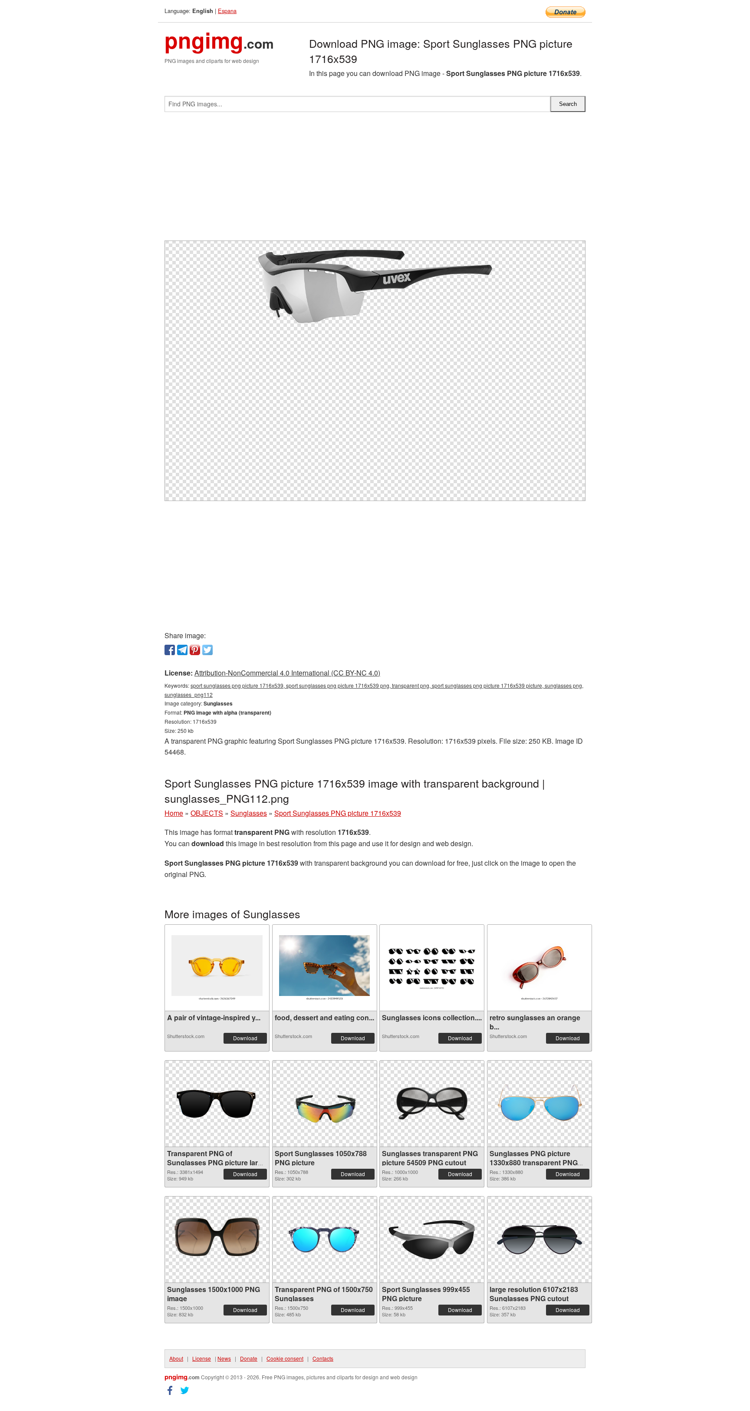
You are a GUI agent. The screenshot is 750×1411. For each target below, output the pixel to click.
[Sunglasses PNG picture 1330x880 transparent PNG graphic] (539, 1103)
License (201, 1358)
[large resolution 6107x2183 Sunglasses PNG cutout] (539, 1239)
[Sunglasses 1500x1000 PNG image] (217, 1240)
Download (245, 1038)
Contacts (322, 1358)
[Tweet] (207, 650)
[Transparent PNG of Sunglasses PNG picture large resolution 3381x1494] (217, 1104)
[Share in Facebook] (169, 650)
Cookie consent (284, 1358)
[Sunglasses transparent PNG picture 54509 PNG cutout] (432, 1103)
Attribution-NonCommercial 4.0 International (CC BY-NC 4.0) (287, 673)
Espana (227, 11)
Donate (248, 1358)
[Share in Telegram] (182, 650)
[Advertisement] (375, 180)
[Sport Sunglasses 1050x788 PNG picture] (324, 1103)
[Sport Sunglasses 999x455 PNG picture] (431, 1239)
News (224, 1358)
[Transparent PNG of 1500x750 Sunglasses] (324, 1239)
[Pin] (195, 650)
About (176, 1358)
